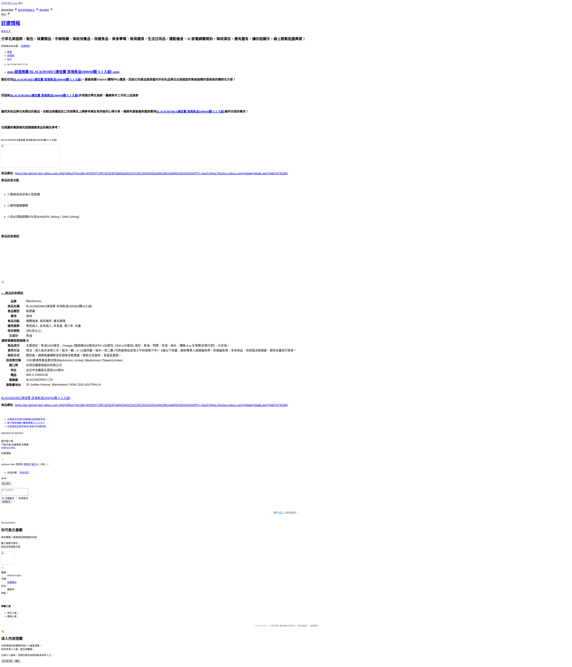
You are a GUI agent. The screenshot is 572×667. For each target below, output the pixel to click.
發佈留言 (6, 502)
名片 (9, 59)
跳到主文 (6, 31)
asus (3, 293)
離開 (17, 661)
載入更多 (6, 484)
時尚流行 (24, 472)
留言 (33, 464)
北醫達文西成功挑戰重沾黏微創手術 (26, 419)
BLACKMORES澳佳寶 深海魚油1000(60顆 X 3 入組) (35, 398)
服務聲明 (314, 626)
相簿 (9, 52)
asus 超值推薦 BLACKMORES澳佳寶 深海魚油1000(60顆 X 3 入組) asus (63, 72)
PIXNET (263, 626)
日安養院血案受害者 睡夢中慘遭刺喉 (26, 426)
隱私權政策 (303, 626)
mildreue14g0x (8, 447)
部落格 (10, 55)
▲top (4, 478)
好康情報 (10, 23)
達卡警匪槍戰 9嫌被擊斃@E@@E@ (26, 423)
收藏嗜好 (25, 46)
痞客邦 (27, 464)
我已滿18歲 (7, 661)
